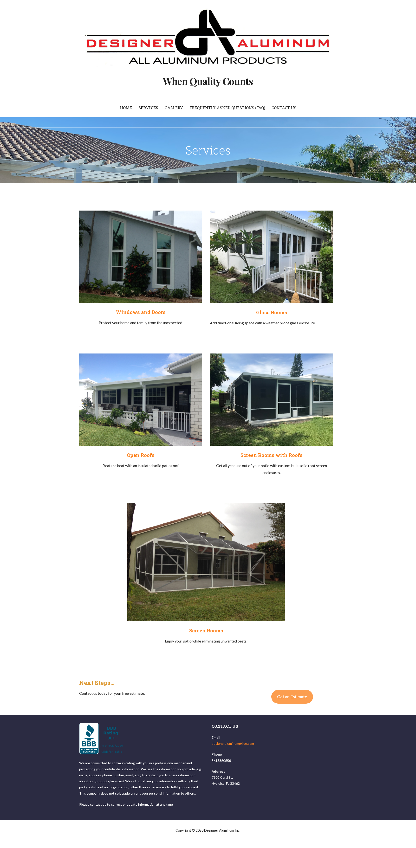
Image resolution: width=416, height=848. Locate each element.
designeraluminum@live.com (233, 743)
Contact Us (284, 107)
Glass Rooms (271, 312)
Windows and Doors (141, 312)
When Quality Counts (208, 81)
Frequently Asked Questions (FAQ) (227, 107)
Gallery (174, 107)
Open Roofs (141, 455)
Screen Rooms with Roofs (271, 455)
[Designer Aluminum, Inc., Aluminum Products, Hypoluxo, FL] (101, 738)
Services (148, 107)
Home (126, 107)
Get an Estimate (292, 696)
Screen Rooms (206, 630)
